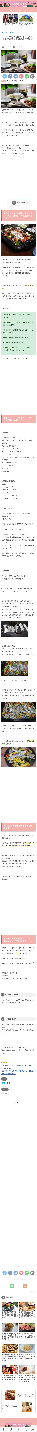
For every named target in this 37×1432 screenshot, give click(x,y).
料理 (4, 80)
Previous (1, 20)
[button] (33, 656)
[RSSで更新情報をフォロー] (25, 1286)
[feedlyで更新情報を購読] (12, 1286)
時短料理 (21, 80)
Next (36, 20)
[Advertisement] (18, 177)
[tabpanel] (10, 20)
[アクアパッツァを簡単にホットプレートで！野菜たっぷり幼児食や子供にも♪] (15, 76)
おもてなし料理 (12, 80)
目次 (18, 202)
